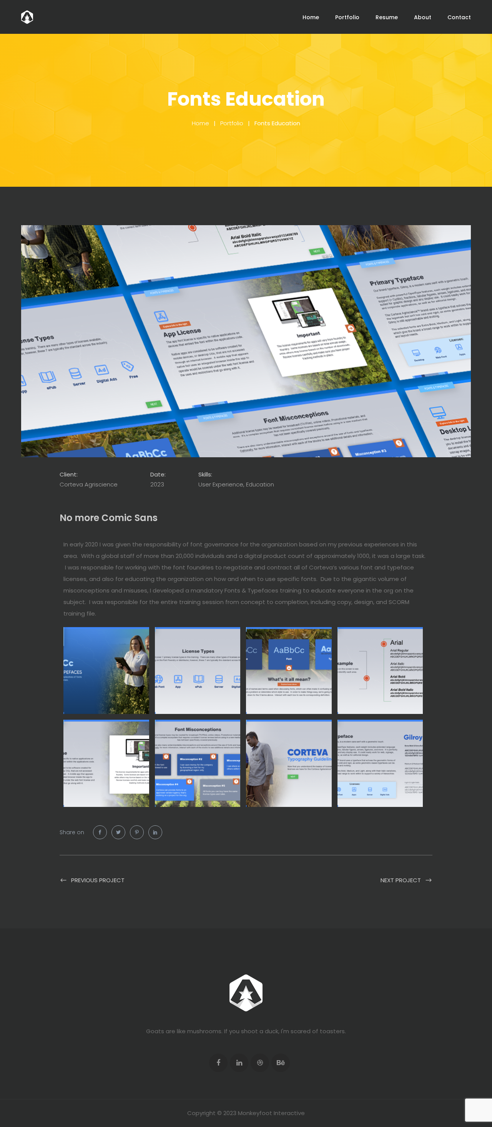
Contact (459, 17)
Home (311, 17)
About (422, 17)
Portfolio (347, 17)
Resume (387, 17)
